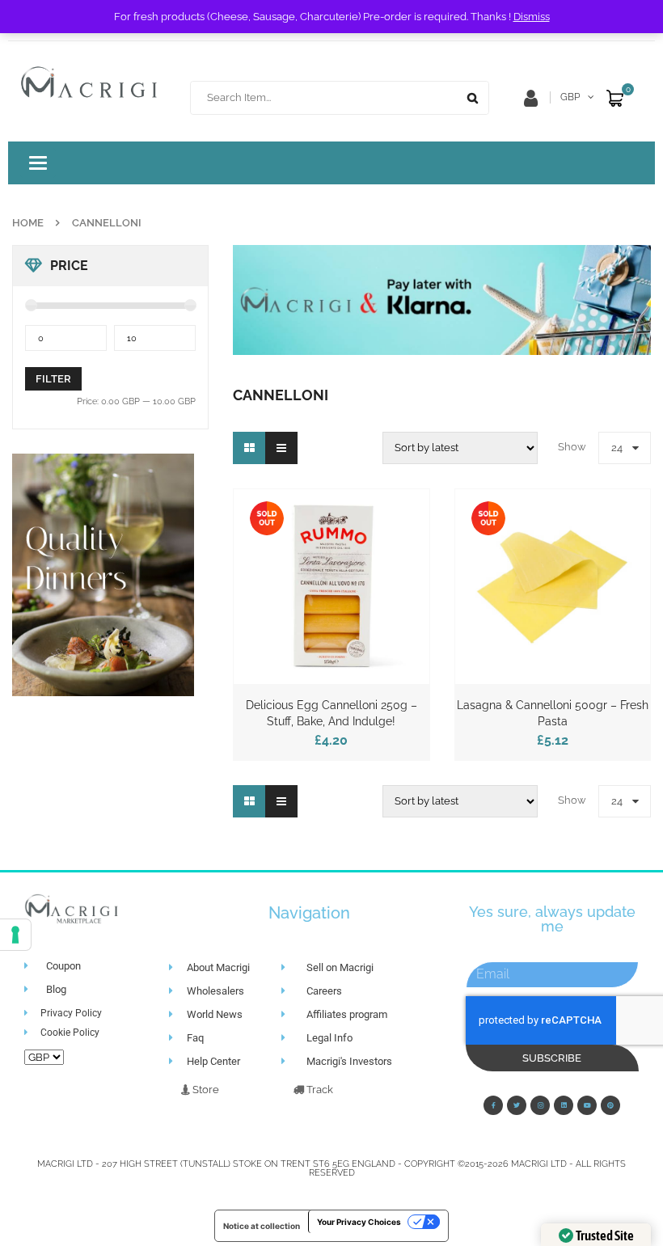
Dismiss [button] (531, 17)
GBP (570, 97)
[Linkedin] (563, 1105)
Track (318, 1089)
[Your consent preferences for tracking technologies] (15, 934)
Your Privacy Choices (359, 1222)
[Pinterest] (610, 1105)
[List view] (281, 448)
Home (28, 223)
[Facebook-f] (493, 1105)
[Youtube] (587, 1105)
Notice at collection (261, 1226)
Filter (53, 379)
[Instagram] (540, 1105)
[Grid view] (249, 448)
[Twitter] (516, 1105)
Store (204, 1089)
